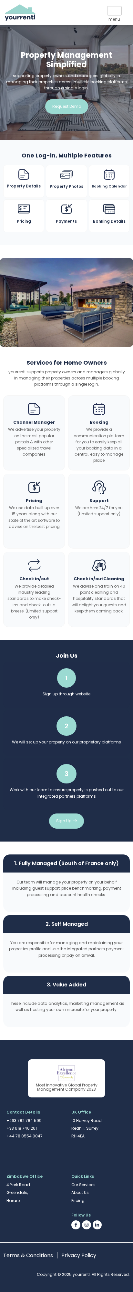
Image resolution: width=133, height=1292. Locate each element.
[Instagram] (86, 1224)
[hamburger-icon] (114, 10)
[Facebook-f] (75, 1224)
